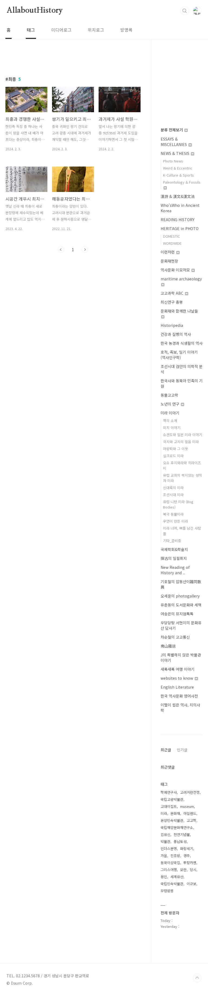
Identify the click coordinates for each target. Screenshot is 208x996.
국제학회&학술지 (174, 549)
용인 (164, 876)
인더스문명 (169, 848)
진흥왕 (175, 855)
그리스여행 (169, 869)
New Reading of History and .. (175, 570)
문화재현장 (169, 261)
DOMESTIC (171, 236)
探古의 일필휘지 (174, 558)
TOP (197, 978)
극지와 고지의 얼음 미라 (181, 441)
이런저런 (168, 252)
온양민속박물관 (172, 820)
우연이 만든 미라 (175, 521)
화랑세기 (186, 848)
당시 (193, 869)
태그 (31, 29)
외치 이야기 (171, 427)
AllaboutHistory (34, 10)
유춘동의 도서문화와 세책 (181, 604)
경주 (186, 855)
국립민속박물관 (172, 883)
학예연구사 (169, 792)
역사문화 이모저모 (176, 270)
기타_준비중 (172, 540)
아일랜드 (189, 813)
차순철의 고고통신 (175, 637)
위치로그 (96, 29)
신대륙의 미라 (173, 487)
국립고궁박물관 (172, 799)
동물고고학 (169, 395)
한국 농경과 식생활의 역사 (182, 343)
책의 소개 (170, 420)
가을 (164, 855)
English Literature (177, 687)
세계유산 (176, 876)
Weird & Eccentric (177, 168)
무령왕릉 (167, 890)
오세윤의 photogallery (180, 596)
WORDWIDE (172, 243)
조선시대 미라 (173, 494)
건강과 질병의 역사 (176, 334)
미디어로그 (61, 29)
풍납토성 (180, 841)
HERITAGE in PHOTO (180, 228)
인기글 (182, 749)
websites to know (177, 678)
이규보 (191, 883)
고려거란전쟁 (190, 792)
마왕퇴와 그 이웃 (175, 448)
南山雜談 (168, 646)
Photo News (173, 161)
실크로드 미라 (173, 455)
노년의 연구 (170, 404)
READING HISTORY (177, 219)
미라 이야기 (170, 413)
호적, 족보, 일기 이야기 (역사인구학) (179, 354)
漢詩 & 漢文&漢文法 (178, 196)
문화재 (175, 813)
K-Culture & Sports (178, 175)
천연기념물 (182, 834)
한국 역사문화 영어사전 (179, 696)
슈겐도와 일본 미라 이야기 (182, 434)
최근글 (166, 749)
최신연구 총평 (172, 302)
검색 (185, 11)
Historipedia (172, 325)
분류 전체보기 (172, 129)
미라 (164, 813)
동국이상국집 (170, 862)
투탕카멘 (189, 862)
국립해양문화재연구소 (177, 827)
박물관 (165, 841)
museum (187, 806)
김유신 (165, 834)
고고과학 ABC (172, 293)
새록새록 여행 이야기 (177, 669)
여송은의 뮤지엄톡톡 (177, 613)
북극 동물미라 (173, 514)
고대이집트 (169, 806)
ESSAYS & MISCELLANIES (174, 141)
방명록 (126, 29)
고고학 (191, 820)
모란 (183, 869)
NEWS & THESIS (175, 153)
